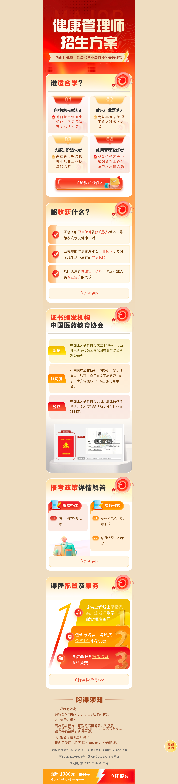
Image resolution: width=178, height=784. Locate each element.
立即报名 (119, 776)
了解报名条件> (89, 182)
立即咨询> (89, 293)
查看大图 (102, 441)
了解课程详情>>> (89, 679)
